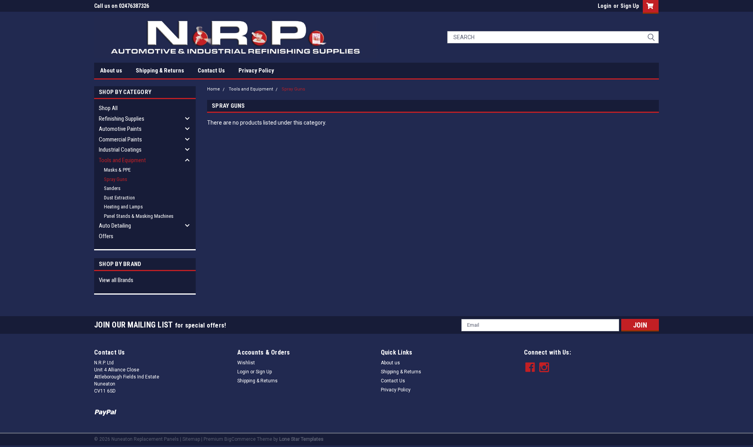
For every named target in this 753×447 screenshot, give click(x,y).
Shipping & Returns (160, 70)
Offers (106, 236)
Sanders (112, 188)
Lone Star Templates (301, 439)
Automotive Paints (120, 128)
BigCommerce (240, 439)
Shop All (108, 108)
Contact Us (211, 70)
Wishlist (246, 363)
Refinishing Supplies (121, 118)
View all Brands (116, 280)
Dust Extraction (119, 198)
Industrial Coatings (120, 149)
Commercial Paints (120, 139)
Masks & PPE (117, 170)
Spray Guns (115, 179)
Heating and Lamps (123, 207)
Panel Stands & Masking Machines (138, 216)
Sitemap (191, 439)
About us (111, 70)
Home (213, 89)
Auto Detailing (115, 225)
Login (604, 6)
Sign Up (629, 6)
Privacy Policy (256, 70)
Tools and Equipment (122, 160)
